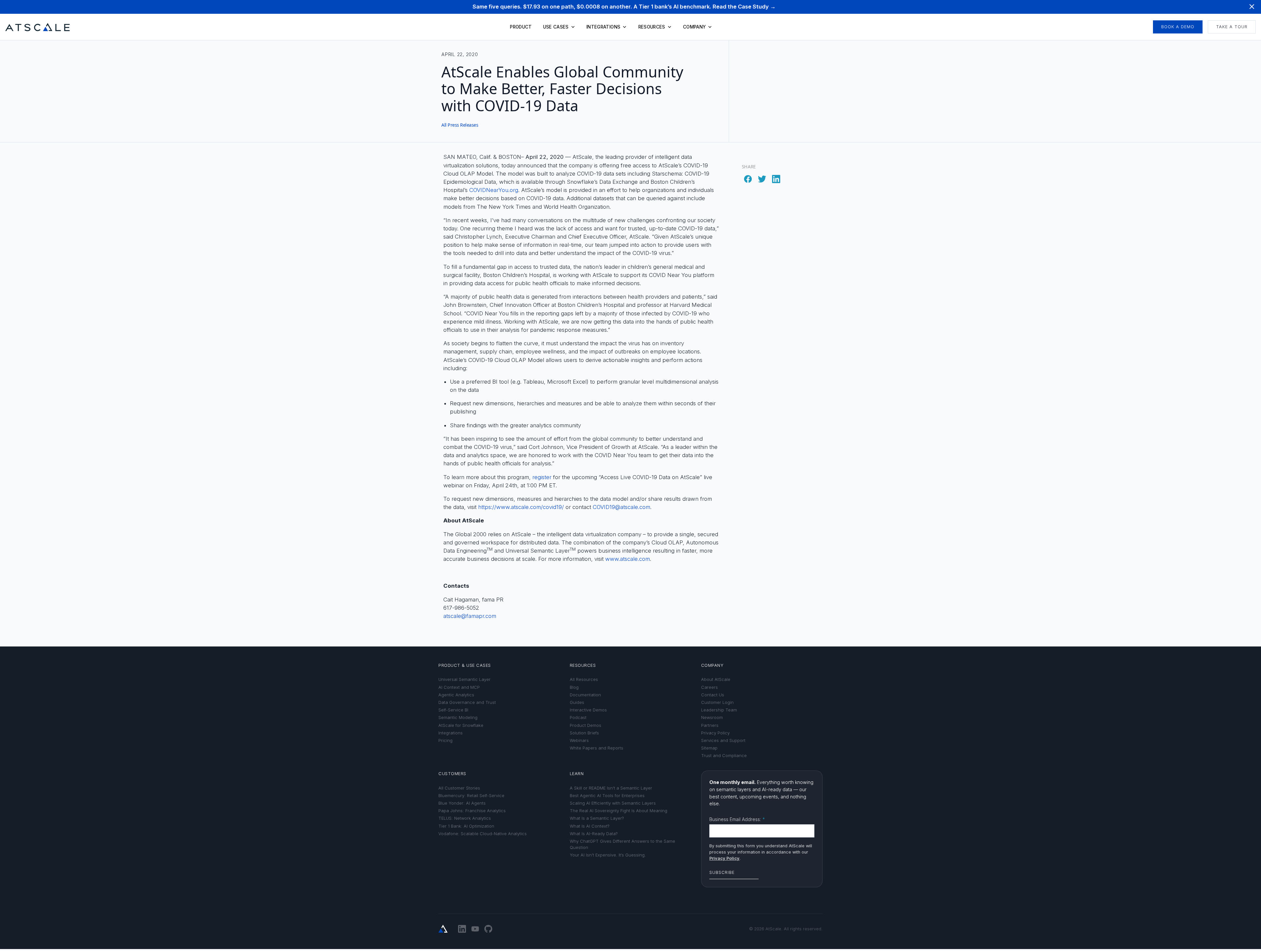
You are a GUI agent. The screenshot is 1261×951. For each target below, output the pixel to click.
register (541, 477)
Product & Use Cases (464, 665)
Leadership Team (719, 710)
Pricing (445, 740)
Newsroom (712, 717)
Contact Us (712, 694)
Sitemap (709, 748)
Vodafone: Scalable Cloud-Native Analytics (482, 833)
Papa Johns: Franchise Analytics (472, 810)
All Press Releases (459, 125)
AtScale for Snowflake (460, 725)
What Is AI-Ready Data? (594, 833)
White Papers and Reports (596, 748)
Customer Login (717, 702)
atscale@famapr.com (469, 616)
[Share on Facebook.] (749, 177)
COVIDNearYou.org (493, 190)
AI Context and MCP (459, 687)
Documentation (585, 694)
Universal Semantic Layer (464, 679)
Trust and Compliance (724, 755)
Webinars (579, 740)
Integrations (603, 27)
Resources (651, 27)
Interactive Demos (588, 710)
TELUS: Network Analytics (464, 818)
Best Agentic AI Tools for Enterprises (607, 795)
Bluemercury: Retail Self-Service (471, 795)
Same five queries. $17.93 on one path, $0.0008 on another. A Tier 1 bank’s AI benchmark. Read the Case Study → (624, 6)
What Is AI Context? (589, 826)
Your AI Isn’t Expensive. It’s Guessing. (608, 855)
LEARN (577, 773)
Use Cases (556, 27)
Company (694, 27)
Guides (577, 702)
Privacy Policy (715, 732)
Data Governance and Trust (467, 702)
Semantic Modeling (457, 717)
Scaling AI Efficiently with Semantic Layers (613, 803)
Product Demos (585, 725)
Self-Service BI (453, 710)
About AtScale (715, 679)
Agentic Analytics (456, 694)
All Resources (584, 679)
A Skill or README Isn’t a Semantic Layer (611, 788)
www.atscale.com (627, 559)
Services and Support (723, 740)
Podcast (578, 717)
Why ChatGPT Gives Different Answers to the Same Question (622, 844)
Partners (710, 725)
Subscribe (722, 872)
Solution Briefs (584, 732)
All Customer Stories (459, 788)
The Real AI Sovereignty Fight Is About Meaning (618, 810)
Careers (709, 687)
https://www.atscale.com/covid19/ (521, 507)
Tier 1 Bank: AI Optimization (466, 826)
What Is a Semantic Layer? (597, 818)
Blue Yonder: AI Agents (462, 803)
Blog (574, 687)
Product (521, 27)
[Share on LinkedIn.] (776, 177)
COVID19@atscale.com (621, 507)
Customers (452, 773)
